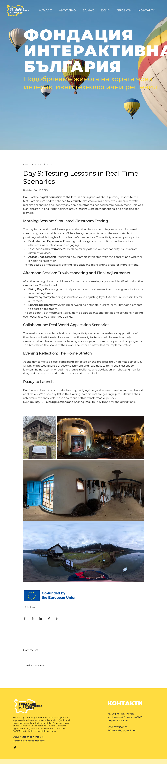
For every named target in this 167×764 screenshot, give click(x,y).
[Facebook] (15, 748)
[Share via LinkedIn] (40, 618)
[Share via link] (48, 618)
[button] (125, 10)
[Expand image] (39, 437)
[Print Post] (56, 618)
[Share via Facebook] (24, 618)
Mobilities (29, 607)
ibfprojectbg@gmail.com (122, 730)
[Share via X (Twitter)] (32, 618)
